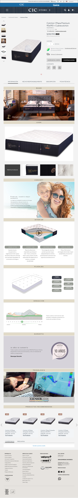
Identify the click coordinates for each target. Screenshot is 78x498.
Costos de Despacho (26, 469)
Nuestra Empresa (8, 455)
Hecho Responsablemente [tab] (32, 81)
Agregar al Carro (54, 60)
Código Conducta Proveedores (11, 464)
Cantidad (49, 41)
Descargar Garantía (16, 356)
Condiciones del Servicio (70, 48)
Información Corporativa (9, 459)
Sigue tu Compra (25, 455)
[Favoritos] (41, 74)
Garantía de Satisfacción (27, 459)
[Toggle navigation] (7, 10)
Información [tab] (13, 81)
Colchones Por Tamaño (13, 17)
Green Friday (25, 482)
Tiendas (6, 470)
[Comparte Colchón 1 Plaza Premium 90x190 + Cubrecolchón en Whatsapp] (60, 67)
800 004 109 (60, 456)
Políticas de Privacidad (26, 457)
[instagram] (55, 67)
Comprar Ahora (69, 60)
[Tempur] (56, 5)
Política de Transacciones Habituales (12, 460)
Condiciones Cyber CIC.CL (27, 478)
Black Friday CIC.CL (26, 480)
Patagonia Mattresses (9, 471)
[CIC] (22, 5)
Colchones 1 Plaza (24, 17)
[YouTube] (61, 471)
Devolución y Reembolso (27, 460)
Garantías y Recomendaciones (28, 462)
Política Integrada (8, 457)
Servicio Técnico (25, 471)
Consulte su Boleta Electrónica (28, 475)
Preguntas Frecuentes (26, 473)
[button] (68, 10)
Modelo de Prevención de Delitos (11, 466)
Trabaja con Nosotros (9, 468)
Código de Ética (8, 462)
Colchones (3, 17)
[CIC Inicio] (38, 10)
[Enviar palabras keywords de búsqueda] (65, 10)
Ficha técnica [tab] (65, 81)
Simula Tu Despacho (56, 54)
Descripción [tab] (51, 81)
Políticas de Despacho (26, 464)
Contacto (24, 476)
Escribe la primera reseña (61, 31)
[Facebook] (59, 471)
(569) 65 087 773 (65, 464)
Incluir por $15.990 (56, 50)
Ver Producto (9, 435)
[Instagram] (64, 471)
